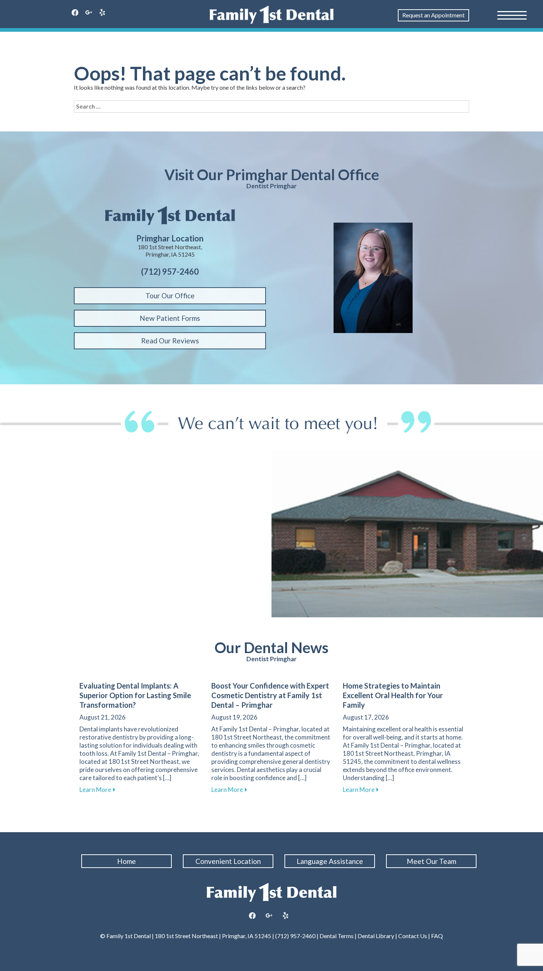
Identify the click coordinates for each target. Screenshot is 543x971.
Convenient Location (228, 861)
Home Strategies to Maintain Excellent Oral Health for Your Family (393, 695)
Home (126, 861)
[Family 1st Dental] (271, 15)
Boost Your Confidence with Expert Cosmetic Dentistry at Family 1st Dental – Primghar (270, 695)
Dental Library (376, 935)
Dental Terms (337, 935)
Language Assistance (330, 861)
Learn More (97, 789)
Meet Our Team (431, 861)
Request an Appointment (433, 14)
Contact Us (412, 935)
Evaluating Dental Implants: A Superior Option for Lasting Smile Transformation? (135, 695)
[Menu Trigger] (512, 15)
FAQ (436, 935)
